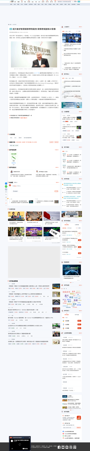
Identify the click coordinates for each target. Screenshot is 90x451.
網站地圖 (50, 446)
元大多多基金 (65, 252)
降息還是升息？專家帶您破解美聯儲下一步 (21, 115)
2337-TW (36, 73)
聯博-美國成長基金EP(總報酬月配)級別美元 (69, 232)
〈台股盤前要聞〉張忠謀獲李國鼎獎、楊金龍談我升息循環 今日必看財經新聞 (19, 201)
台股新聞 (14, 24)
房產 (54, 4)
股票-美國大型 (69, 235)
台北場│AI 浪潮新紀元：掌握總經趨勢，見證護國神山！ (74, 161)
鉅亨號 (51, 1)
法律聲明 (55, 446)
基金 (33, 1)
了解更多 (56, 149)
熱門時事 (31, 4)
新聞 (18, 1)
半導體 (67, 328)
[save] (6, 200)
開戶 (80, 233)
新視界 (61, 4)
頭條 (11, 4)
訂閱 (55, 1)
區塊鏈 (49, 4)
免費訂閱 (78, 427)
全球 (39, 1)
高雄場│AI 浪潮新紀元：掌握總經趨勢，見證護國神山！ (74, 172)
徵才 (47, 446)
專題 (65, 4)
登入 (77, 1)
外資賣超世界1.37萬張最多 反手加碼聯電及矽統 (45, 201)
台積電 (67, 324)
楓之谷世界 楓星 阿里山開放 (33, 238)
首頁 (15, 1)
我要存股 (56, 142)
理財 (57, 4)
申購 (80, 240)
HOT (68, 154)
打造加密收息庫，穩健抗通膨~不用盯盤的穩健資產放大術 (74, 167)
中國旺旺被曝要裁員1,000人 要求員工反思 (51, 238)
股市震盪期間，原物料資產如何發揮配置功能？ (16, 223)
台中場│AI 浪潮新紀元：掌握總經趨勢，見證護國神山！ (74, 155)
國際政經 (68, 124)
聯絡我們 (43, 446)
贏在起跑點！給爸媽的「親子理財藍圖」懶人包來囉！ (27, 142)
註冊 (79, 1)
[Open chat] (6, 203)
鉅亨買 (47, 1)
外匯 (36, 1)
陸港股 (28, 1)
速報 (35, 4)
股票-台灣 (68, 242)
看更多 (57, 167)
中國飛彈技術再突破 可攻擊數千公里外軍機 (51, 223)
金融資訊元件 (38, 446)
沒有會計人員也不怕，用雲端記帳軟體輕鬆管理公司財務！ (16, 238)
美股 (25, 1)
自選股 (78, 4)
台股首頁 (51, 142)
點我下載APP (24, 117)
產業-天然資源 (69, 249)
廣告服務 (32, 446)
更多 (79, 31)
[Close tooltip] (16, 203)
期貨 (46, 4)
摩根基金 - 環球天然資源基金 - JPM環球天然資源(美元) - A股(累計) (69, 246)
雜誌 (69, 4)
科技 (22, 4)
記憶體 (67, 321)
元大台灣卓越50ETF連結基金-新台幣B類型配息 (69, 239)
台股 (22, 1)
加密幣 (43, 1)
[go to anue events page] (73, 1)
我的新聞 (73, 4)
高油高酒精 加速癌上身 (32, 222)
